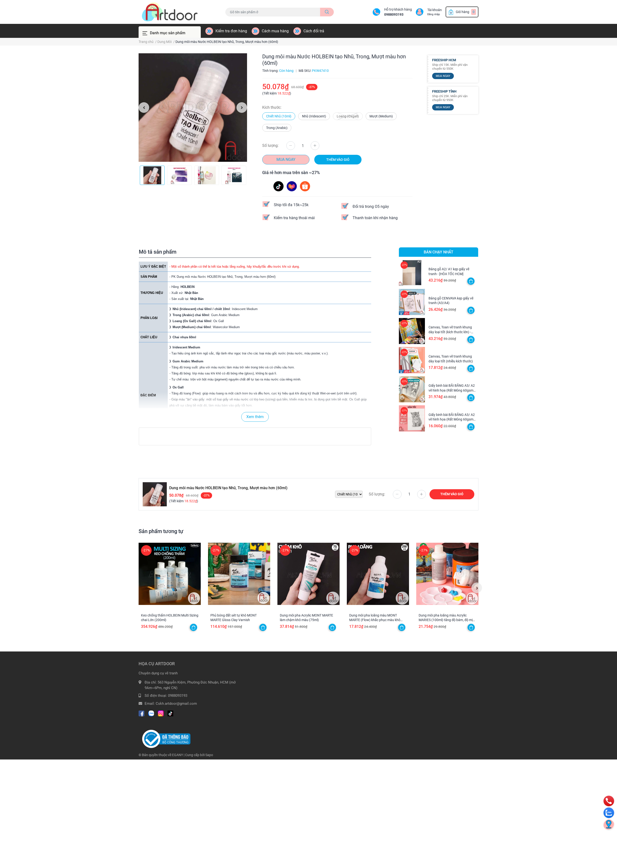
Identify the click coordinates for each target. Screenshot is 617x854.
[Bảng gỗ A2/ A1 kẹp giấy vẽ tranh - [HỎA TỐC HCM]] (412, 273)
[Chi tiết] (193, 627)
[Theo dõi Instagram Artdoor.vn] (161, 713)
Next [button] (241, 107)
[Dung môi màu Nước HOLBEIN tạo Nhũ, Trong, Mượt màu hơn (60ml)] (193, 107)
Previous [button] (144, 107)
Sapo (209, 755)
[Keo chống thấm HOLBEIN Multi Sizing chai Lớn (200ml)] (170, 574)
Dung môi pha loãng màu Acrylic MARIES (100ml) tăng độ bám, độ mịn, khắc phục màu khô (447, 620)
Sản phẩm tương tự (161, 531)
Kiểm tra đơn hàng (231, 31)
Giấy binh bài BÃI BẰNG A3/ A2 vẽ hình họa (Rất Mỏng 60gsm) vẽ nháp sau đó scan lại (452, 390)
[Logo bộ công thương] (166, 739)
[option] (193, 107)
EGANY (177, 755)
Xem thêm (255, 416)
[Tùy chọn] (471, 281)
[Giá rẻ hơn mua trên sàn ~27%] (292, 186)
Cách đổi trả (313, 31)
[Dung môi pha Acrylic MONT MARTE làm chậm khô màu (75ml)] (308, 574)
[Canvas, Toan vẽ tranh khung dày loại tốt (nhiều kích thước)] (412, 360)
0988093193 (393, 14)
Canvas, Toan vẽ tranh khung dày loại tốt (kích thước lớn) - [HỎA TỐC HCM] (450, 332)
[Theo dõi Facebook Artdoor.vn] (141, 713)
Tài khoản (434, 10)
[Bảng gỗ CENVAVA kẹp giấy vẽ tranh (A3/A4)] (412, 302)
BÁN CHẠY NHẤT (438, 252)
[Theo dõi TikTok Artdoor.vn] (170, 713)
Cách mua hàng (275, 31)
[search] (327, 12)
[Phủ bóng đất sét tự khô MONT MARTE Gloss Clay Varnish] (239, 574)
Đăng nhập (433, 14)
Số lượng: (270, 145)
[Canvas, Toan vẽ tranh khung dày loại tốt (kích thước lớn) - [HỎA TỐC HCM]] (412, 331)
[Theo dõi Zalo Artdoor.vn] (151, 713)
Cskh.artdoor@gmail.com (176, 703)
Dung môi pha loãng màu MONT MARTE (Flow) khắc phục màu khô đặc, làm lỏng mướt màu (374, 620)
